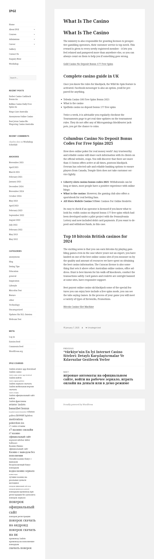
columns (31, 411)
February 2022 (15, 229)
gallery (12, 415)
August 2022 (14, 220)
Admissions (14, 39)
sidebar (20, 440)
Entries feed (14, 341)
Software (13, 443)
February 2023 (15, 210)
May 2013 (13, 234)
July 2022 (13, 224)
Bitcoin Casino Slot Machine (78, 306)
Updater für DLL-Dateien (20, 314)
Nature (12, 295)
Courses (12, 34)
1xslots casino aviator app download (20, 375)
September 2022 (16, 215)
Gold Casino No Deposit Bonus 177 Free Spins (88, 63)
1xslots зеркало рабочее (16, 381)
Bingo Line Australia (18, 111)
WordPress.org (16, 351)
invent (20, 415)
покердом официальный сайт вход (20, 486)
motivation (16, 419)
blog (11, 261)
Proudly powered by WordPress (78, 404)
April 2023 (14, 205)
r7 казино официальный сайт (20, 435)
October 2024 (15, 196)
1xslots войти (15, 377)
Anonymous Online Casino (21, 116)
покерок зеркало (17, 497)
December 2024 (16, 186)
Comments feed (16, 346)
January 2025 (15, 181)
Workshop (14, 63)
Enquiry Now (15, 59)
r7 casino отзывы (17, 426)
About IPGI (14, 29)
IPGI (12, 11)
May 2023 (13, 200)
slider (27, 440)
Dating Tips (14, 266)
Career (12, 44)
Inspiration (14, 281)
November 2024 (16, 191)
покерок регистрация (19, 516)
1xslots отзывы (14, 393)
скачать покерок (20, 548)
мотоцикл (14, 483)
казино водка (13, 474)
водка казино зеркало (22, 471)
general (12, 276)
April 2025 (14, 167)
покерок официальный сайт (21, 507)
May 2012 (13, 239)
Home (12, 24)
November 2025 (16, 162)
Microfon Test (15, 290)
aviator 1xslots (17, 404)
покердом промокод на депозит (19, 489)
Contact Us (14, 54)
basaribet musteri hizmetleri (17, 412)
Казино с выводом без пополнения (22, 453)
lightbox (28, 415)
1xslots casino (15, 372)
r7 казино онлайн (21, 429)
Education (13, 271)
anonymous (14, 257)
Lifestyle (13, 285)
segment (13, 440)
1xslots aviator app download (22, 369)
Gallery (12, 49)
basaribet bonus (19, 408)
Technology (14, 304)
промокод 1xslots (17, 538)
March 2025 (14, 172)
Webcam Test (15, 319)
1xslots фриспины (17, 401)
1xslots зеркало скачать (20, 383)
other (11, 300)
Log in (12, 337)
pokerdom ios (16, 423)
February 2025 (15, 176)
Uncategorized (16, 309)
